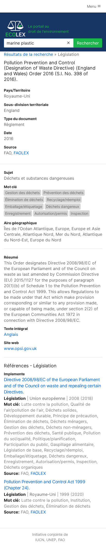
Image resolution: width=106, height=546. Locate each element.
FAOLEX (21, 152)
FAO (61, 540)
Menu (92, 6)
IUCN (39, 540)
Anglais (11, 334)
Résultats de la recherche (28, 54)
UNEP (51, 540)
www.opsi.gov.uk (20, 348)
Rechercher (88, 43)
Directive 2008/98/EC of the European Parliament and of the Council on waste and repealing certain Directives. (52, 385)
